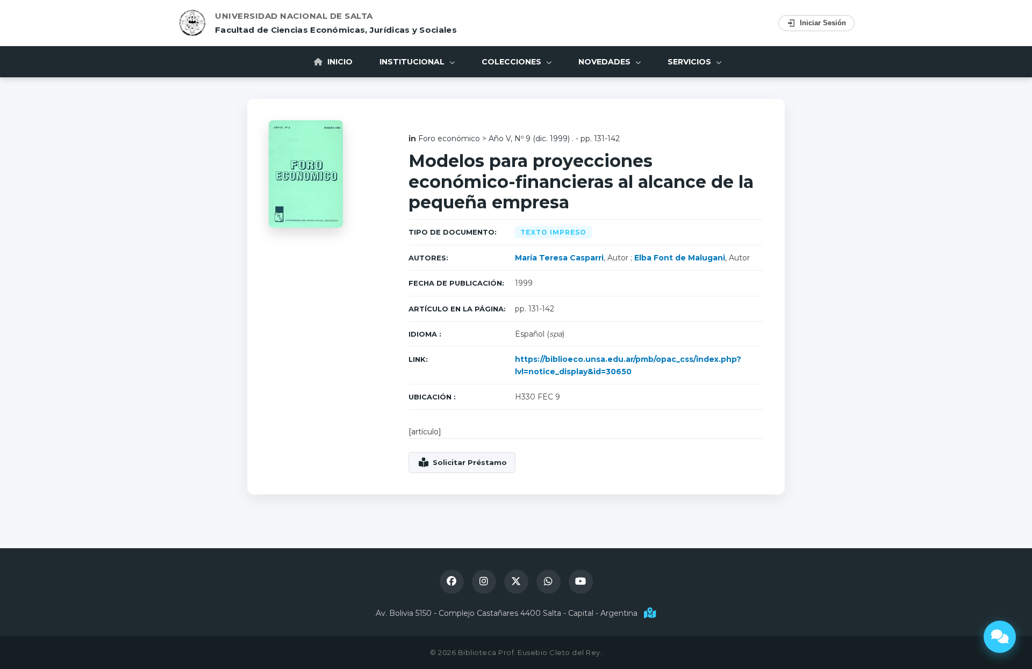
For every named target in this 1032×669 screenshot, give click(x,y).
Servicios (690, 62)
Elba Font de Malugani (679, 258)
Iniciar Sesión (823, 23)
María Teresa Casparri (559, 258)
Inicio (339, 62)
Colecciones (512, 62)
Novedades (605, 62)
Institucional (413, 62)
